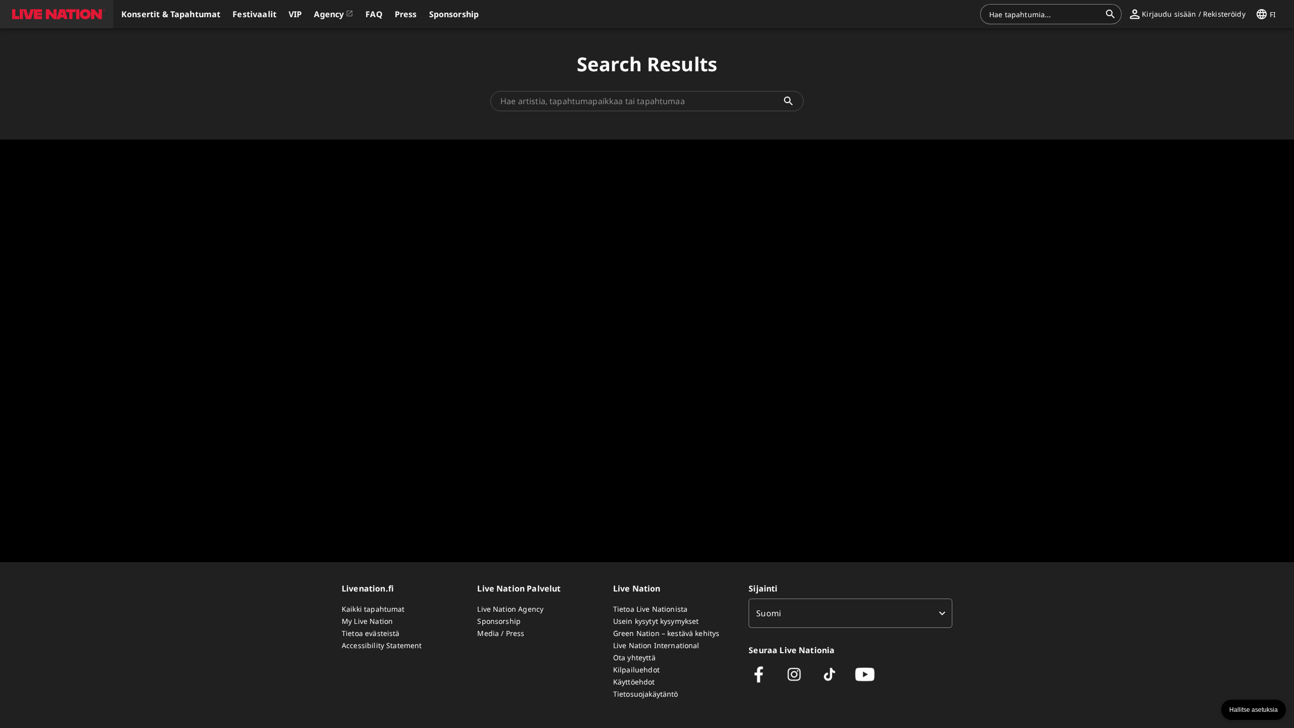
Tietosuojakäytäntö (645, 694)
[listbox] (850, 613)
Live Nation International (656, 645)
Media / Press (500, 633)
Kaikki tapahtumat (373, 609)
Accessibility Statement (382, 645)
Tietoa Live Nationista (650, 609)
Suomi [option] (768, 613)
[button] (56, 14)
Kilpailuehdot (636, 669)
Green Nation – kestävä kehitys (666, 633)
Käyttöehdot (634, 682)
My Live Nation (367, 621)
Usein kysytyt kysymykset (656, 621)
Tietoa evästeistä (371, 633)
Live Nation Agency (510, 609)
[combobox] (1044, 14)
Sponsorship (499, 621)
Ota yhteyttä (634, 657)
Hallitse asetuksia (1253, 709)
